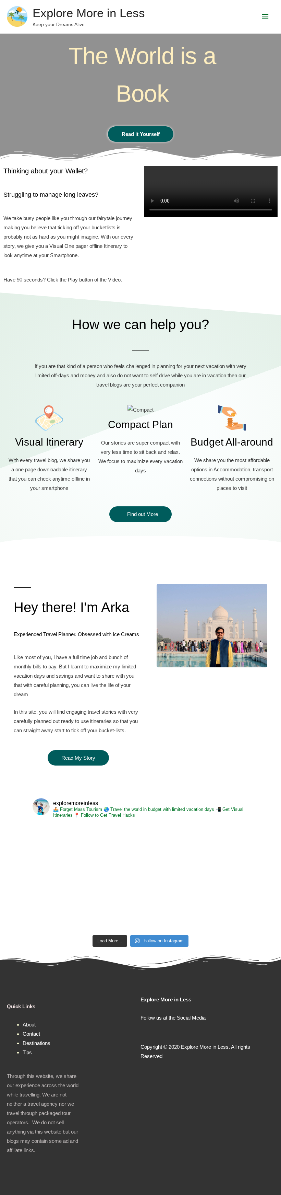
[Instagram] (158, 1031)
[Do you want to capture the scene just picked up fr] (167, 905)
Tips (27, 1052)
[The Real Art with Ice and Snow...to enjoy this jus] (59, 850)
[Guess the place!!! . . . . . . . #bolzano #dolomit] (113, 905)
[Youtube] (187, 1031)
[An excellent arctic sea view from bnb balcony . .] (221, 905)
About (29, 1024)
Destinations (36, 1043)
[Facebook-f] (144, 1031)
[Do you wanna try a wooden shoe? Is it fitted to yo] (59, 905)
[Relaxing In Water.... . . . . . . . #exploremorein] (167, 850)
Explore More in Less (89, 13)
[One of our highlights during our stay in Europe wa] (221, 850)
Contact (31, 1034)
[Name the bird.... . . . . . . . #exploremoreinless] (113, 850)
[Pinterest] (173, 1031)
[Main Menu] (265, 16)
